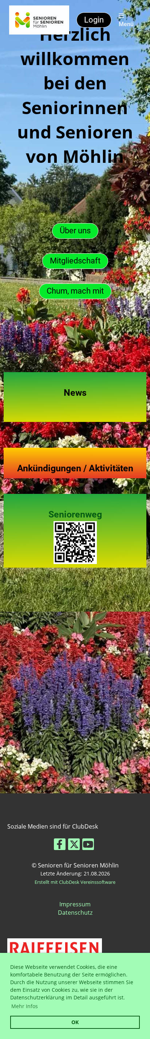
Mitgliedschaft (75, 260)
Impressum (75, 904)
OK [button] (75, 1022)
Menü (126, 24)
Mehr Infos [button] (24, 1006)
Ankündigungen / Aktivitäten (75, 468)
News (75, 392)
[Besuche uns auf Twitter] (74, 845)
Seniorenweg (75, 514)
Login (94, 19)
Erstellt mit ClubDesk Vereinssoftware (75, 882)
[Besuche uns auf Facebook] (60, 845)
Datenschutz (75, 913)
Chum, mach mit (75, 290)
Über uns (75, 230)
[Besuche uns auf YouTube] (88, 845)
